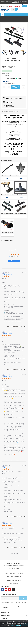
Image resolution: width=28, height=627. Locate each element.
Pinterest (23, 93)
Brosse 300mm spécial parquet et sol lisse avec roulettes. (21, 213)
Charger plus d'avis (14, 553)
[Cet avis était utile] (21, 516)
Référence (4, 66)
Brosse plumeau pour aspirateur (7, 232)
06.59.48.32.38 (10, 5)
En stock (3, 67)
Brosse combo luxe (20, 194)
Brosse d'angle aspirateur (20, 175)
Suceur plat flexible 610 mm (7, 175)
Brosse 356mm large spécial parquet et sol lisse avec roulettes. (7, 213)
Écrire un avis (14, 261)
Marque (3, 64)
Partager (6, 93)
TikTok (13, 589)
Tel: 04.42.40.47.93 (4, 6)
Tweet (14, 93)
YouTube (6, 589)
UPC (3, 69)
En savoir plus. (12, 625)
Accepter (18, 625)
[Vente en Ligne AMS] (5, 9)
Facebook (2, 589)
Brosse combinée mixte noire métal (7, 194)
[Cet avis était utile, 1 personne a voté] (21, 460)
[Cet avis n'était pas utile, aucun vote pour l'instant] (24, 326)
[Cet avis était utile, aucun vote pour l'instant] (21, 326)
